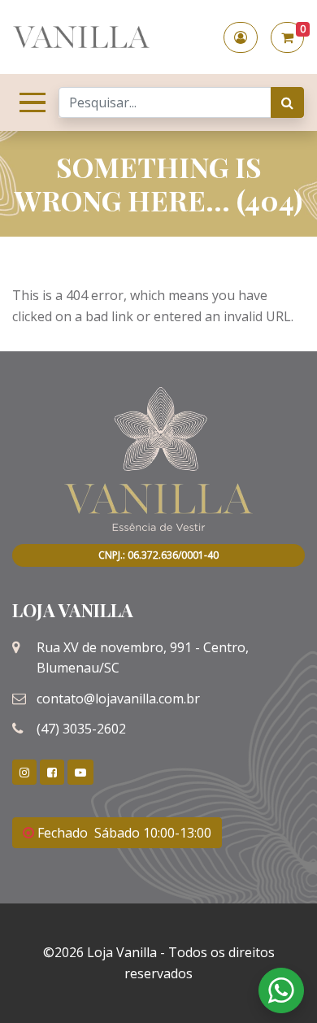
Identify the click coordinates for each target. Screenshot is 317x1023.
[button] (241, 37)
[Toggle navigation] (29, 102)
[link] (24, 772)
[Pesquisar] (287, 102)
